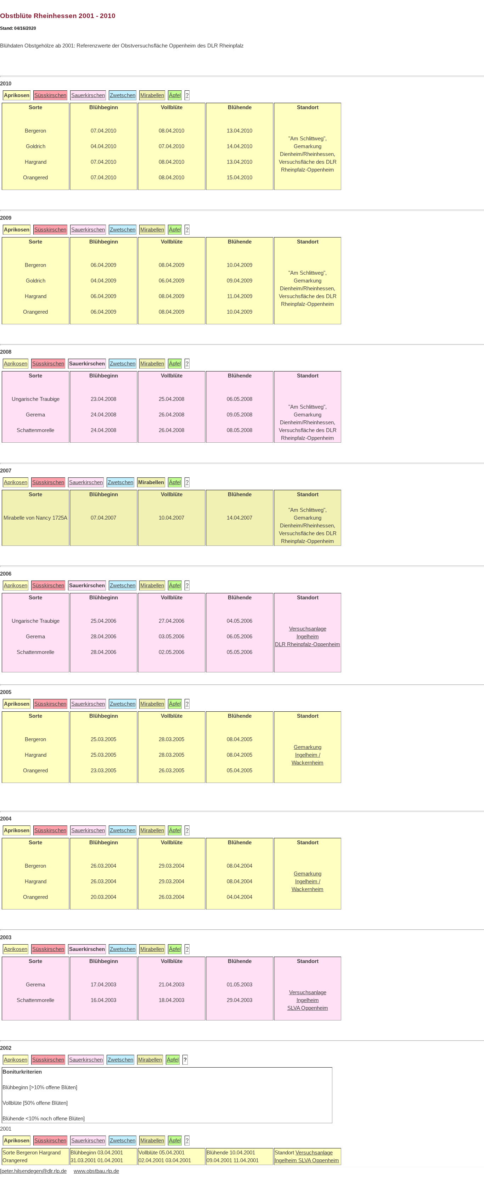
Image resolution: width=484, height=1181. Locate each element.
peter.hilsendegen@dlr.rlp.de (34, 1171)
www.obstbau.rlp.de (96, 1171)
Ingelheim (286, 1160)
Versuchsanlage (314, 1152)
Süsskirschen (50, 95)
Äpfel (175, 95)
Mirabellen (152, 95)
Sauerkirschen (88, 95)
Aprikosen (15, 363)
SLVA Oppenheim (318, 1160)
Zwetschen (122, 95)
